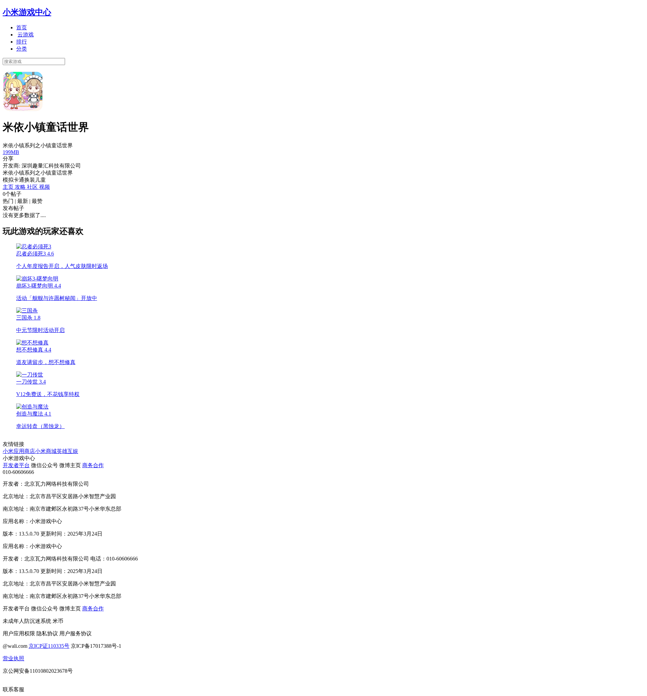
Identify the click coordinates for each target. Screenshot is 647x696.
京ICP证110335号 (49, 646)
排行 (21, 41)
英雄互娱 (67, 451)
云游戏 (26, 34)
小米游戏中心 (27, 12)
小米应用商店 (19, 451)
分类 (21, 49)
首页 (21, 27)
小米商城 (46, 451)
